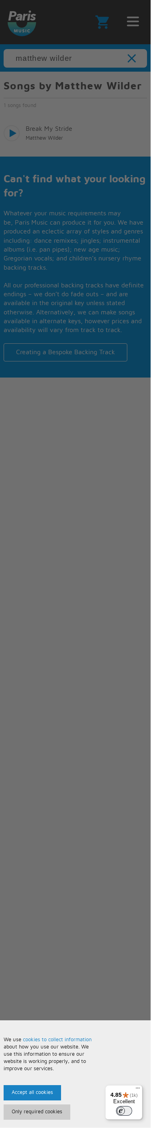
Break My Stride (49, 129)
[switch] (124, 1111)
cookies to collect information (57, 1039)
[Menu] (138, 1090)
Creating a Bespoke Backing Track (65, 352)
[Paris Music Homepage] (22, 22)
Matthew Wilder (44, 138)
